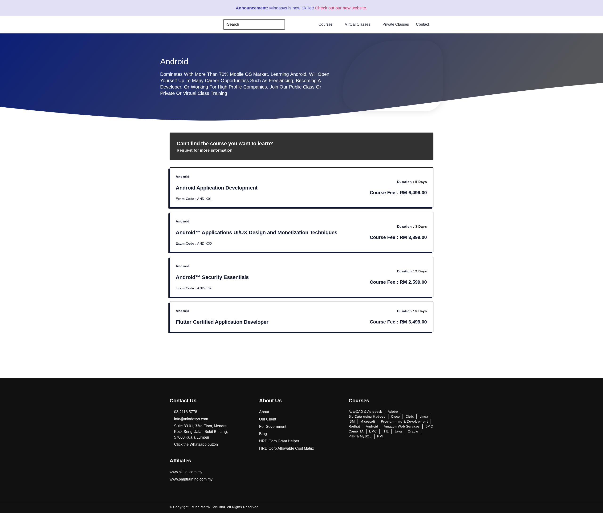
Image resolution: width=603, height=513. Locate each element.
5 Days (421, 182)
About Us (270, 401)
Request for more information (204, 150)
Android (183, 176)
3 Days (421, 226)
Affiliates (180, 461)
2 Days (421, 271)
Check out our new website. (341, 8)
